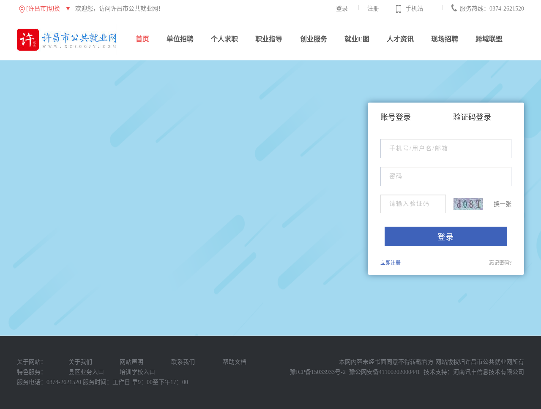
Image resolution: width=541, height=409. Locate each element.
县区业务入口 (86, 372)
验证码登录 (472, 117)
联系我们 (183, 362)
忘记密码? (500, 263)
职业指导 (268, 39)
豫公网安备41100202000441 (384, 372)
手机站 (414, 8)
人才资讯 (400, 39)
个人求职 (224, 39)
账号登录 (395, 117)
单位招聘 (180, 39)
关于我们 (80, 362)
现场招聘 (444, 39)
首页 (142, 39)
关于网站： (31, 362)
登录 (342, 8)
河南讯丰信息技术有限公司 (488, 372)
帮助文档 (234, 362)
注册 (373, 8)
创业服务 (313, 39)
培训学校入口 (137, 372)
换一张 (502, 204)
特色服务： (31, 372)
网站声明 (131, 362)
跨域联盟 (489, 39)
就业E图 (356, 39)
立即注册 (390, 263)
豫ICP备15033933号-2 (318, 372)
